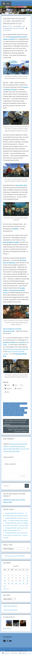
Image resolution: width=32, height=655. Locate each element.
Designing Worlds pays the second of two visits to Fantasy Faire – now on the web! (15, 535)
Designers (6, 405)
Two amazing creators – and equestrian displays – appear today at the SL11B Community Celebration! (15, 429)
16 (4, 581)
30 (4, 586)
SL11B (17, 410)
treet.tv (9, 415)
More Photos (7, 629)
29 (27, 583)
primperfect (18, 26)
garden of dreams (8, 408)
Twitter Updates (10, 606)
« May (4, 589)
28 (23, 583)
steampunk (24, 412)
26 (16, 583)
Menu (8, 4)
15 (27, 578)
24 (8, 583)
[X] (7, 641)
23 (4, 583)
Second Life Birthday (18, 28)
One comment (7, 30)
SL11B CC (22, 410)
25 (12, 583)
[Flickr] (10, 641)
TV (13, 415)
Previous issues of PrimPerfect (15, 556)
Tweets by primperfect (10, 610)
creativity (18, 403)
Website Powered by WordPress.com (16, 651)
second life (17, 408)
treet (5, 415)
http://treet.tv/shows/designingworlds (16, 349)
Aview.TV (6, 403)
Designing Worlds (7, 28)
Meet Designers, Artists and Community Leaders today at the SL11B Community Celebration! (14, 422)
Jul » (8, 589)
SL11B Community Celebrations (12, 412)
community (12, 403)
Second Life (24, 408)
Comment (23, 476)
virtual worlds (19, 415)
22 (27, 581)
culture (24, 403)
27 (19, 583)
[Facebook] (4, 641)
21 (23, 581)
